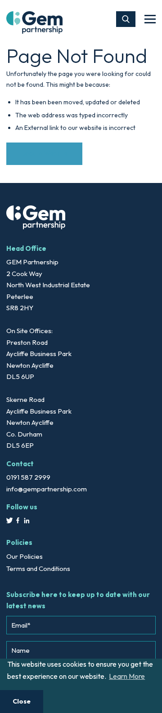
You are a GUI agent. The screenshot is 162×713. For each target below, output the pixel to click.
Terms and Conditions (38, 568)
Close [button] (22, 701)
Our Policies (24, 556)
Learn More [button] (127, 676)
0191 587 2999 (28, 477)
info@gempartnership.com (46, 489)
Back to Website (44, 153)
